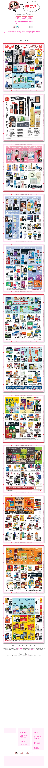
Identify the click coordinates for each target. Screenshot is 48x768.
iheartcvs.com (20, 648)
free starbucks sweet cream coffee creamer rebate (16, 31)
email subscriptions (9, 731)
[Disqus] (24, 704)
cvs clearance (25, 23)
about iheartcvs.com (37, 731)
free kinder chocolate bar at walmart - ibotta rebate (32, 31)
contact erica (36, 732)
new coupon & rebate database (39, 32)
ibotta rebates (22, 742)
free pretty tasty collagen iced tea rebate (26, 32)
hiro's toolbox (22, 731)
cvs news (35, 744)
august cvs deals (18, 23)
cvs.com (27, 655)
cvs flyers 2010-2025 (37, 738)
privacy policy (36, 746)
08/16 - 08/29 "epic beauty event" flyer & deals (24, 21)
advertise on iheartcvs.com (36, 748)
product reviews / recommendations (37, 743)
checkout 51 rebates (23, 744)
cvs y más (31, 23)
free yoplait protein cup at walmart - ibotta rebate (12, 32)
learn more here (29, 41)
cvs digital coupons (23, 732)
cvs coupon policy (23, 737)
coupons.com (22, 741)
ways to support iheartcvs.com (37, 734)
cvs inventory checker (24, 733)
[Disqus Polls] (24, 674)
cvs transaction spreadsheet (36, 740)
